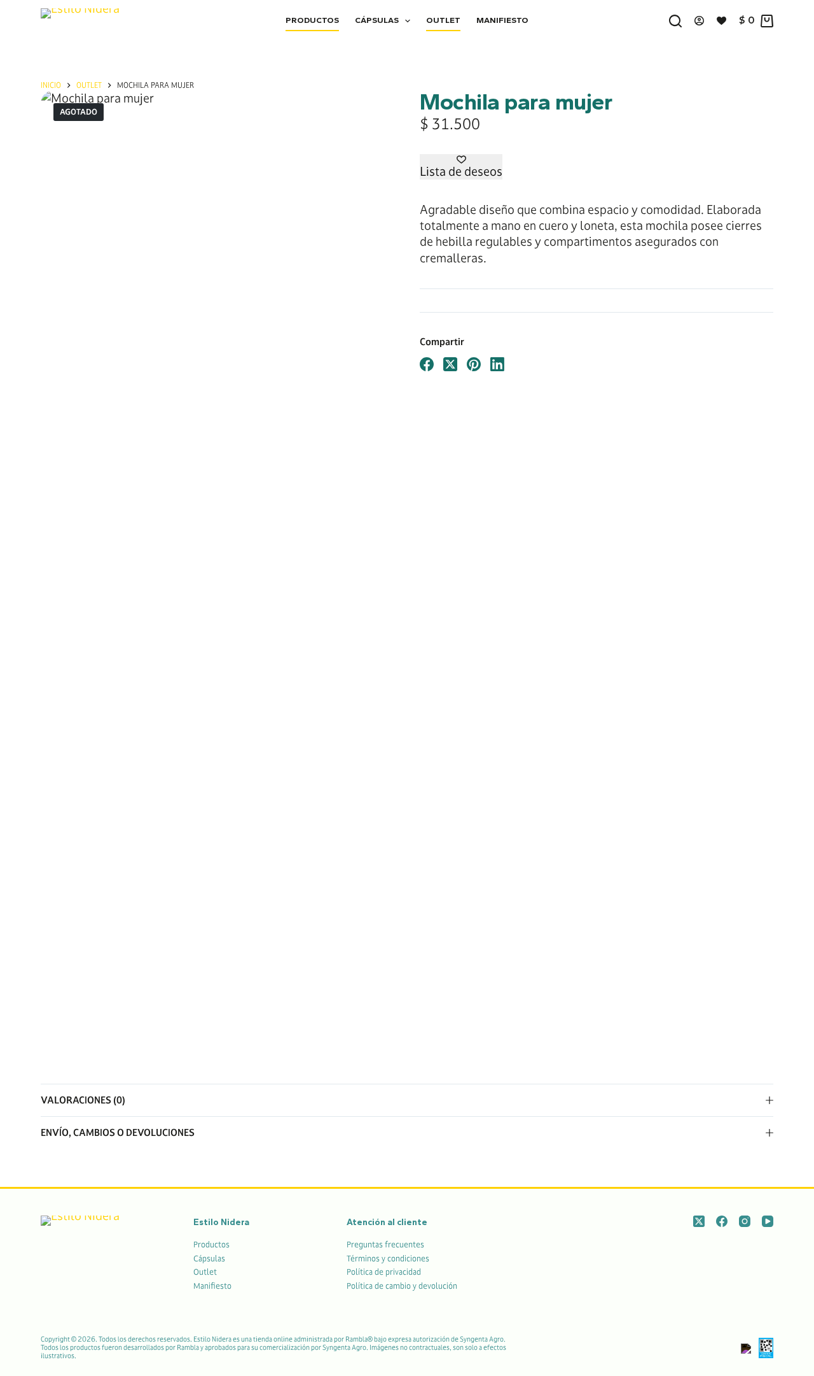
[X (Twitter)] (450, 364)
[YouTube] (767, 1221)
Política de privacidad (384, 1271)
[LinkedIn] (497, 364)
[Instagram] (744, 1221)
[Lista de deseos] (721, 20)
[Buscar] (675, 21)
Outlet (443, 20)
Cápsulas (377, 20)
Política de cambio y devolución (402, 1285)
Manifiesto (502, 20)
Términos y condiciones (388, 1258)
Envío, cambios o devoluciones (118, 1132)
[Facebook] (427, 364)
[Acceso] (699, 20)
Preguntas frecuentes (385, 1244)
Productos (312, 20)
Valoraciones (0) (83, 1100)
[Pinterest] (474, 364)
